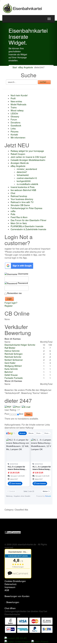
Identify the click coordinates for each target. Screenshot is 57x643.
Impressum (10, 587)
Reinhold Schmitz (13, 356)
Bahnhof (9, 371)
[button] (4, 43)
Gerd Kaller (10, 362)
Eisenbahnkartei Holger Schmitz (20, 344)
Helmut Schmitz (12, 350)
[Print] (16, 406)
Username (22, 273)
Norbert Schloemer (14, 359)
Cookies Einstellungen (15, 581)
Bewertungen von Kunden (17, 596)
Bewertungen (12, 602)
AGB (7, 590)
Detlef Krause (11, 374)
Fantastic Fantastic (14, 377)
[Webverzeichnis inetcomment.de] (13, 532)
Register (9, 305)
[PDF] (8, 406)
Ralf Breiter (10, 347)
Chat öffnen (10, 608)
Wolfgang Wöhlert (13, 365)
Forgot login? (11, 302)
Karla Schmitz (11, 368)
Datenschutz (11, 584)
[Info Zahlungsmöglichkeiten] (29, 624)
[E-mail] (26, 406)
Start (14, 67)
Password (22, 283)
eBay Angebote (25, 67)
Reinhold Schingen (14, 353)
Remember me (14, 293)
